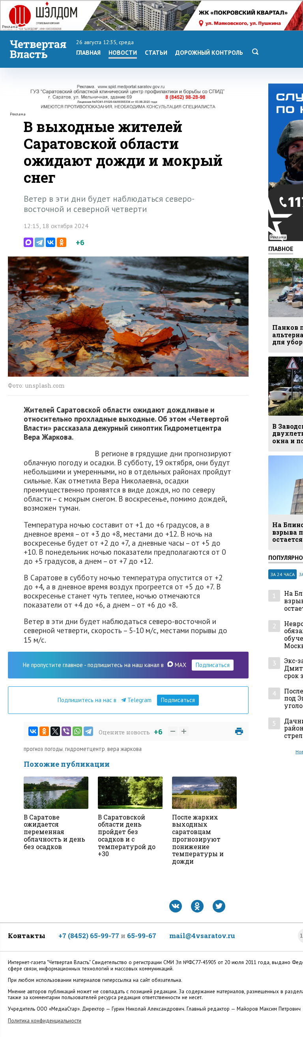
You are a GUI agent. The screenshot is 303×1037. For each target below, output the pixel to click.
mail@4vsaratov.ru (202, 935)
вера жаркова (124, 749)
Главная (88, 52)
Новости (122, 52)
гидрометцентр (85, 749)
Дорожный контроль (209, 52)
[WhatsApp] (77, 731)
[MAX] (28, 242)
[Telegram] (39, 242)
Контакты (26, 935)
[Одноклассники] (61, 242)
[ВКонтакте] (50, 242)
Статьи (156, 52)
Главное (280, 249)
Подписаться (213, 665)
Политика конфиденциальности (44, 1020)
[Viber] (66, 731)
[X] (55, 731)
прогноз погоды (43, 749)
